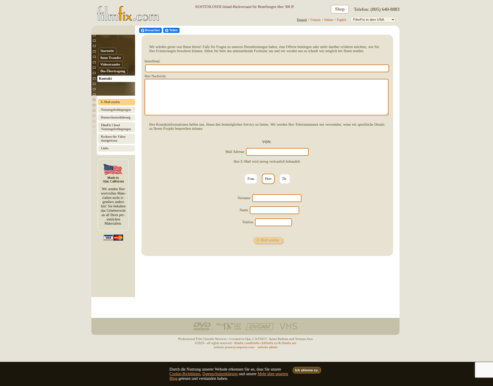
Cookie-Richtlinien (184, 374)
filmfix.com (242, 343)
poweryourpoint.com (239, 347)
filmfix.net (289, 343)
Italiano (328, 20)
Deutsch (302, 20)
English (341, 20)
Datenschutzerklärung (220, 374)
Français (315, 20)
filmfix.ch (257, 343)
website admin (268, 347)
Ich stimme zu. (307, 370)
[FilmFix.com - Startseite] (127, 9)
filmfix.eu (271, 343)
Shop (340, 9)
